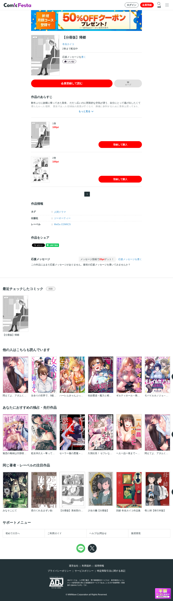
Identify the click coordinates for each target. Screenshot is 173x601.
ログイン (131, 5)
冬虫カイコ (68, 44)
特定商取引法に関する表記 (111, 570)
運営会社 (73, 565)
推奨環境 (136, 533)
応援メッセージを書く (130, 259)
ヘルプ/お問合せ (98, 533)
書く (83, 57)
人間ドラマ (60, 212)
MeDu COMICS (62, 224)
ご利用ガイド (54, 533)
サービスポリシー (84, 570)
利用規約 (86, 565)
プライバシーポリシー (59, 570)
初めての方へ (13, 533)
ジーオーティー (62, 218)
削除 (51, 289)
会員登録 (147, 5)
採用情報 (99, 565)
